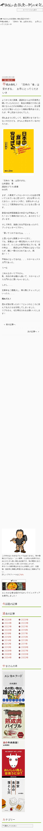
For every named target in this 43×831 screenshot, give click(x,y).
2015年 (24, 637)
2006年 (8, 654)
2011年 (24, 643)
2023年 (24, 623)
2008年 (8, 650)
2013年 (24, 640)
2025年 (24, 619)
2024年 (8, 623)
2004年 (8, 657)
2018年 (7, 633)
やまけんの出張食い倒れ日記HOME (15, 19)
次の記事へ (32, 331)
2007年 (24, 650)
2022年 (8, 626)
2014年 (7, 640)
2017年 (24, 633)
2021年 (24, 626)
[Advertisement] (21, 50)
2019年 (24, 630)
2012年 (7, 643)
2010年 (7, 647)
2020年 (8, 630)
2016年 (7, 637)
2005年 (24, 654)
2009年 (24, 647)
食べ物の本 (8, 80)
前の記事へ (11, 324)
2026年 (8, 619)
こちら (21, 574)
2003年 (24, 657)
